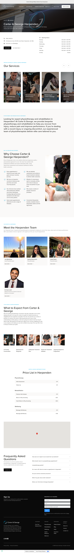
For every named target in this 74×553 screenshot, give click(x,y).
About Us (65, 526)
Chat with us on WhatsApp (12, 43)
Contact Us (65, 530)
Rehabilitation (48, 527)
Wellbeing (47, 529)
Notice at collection (29, 551)
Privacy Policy (6, 545)
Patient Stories (57, 524)
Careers (65, 528)
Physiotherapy (48, 524)
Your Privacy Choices (41, 551)
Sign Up (47, 510)
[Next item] (68, 65)
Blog (55, 527)
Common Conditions (39, 6)
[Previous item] (64, 65)
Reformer (47, 536)
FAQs (55, 529)
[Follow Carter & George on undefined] (4, 538)
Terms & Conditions (14, 545)
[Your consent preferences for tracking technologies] (2, 551)
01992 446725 (9, 38)
